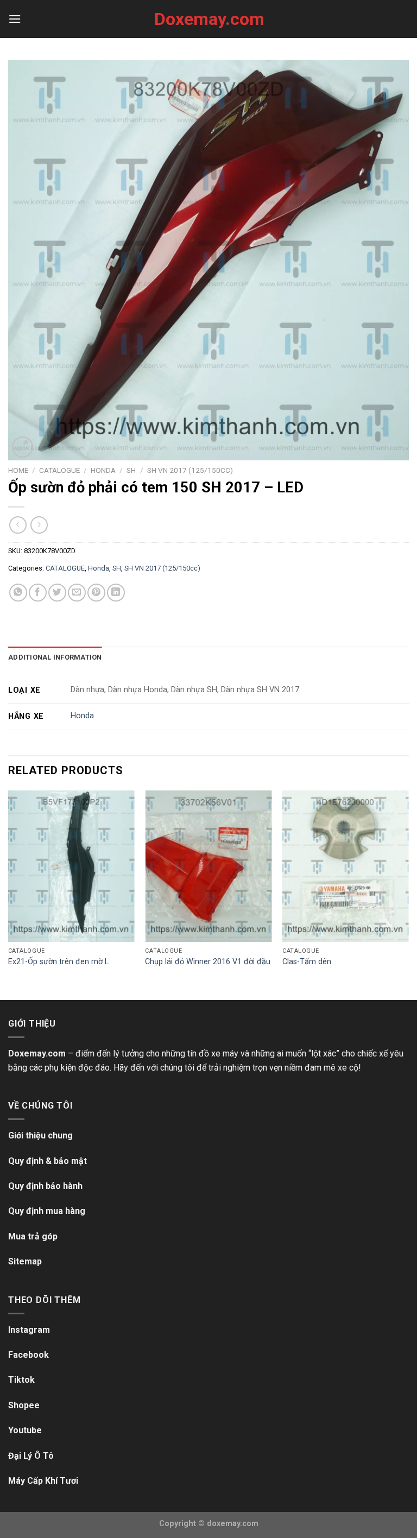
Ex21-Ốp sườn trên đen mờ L (58, 961)
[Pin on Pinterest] (96, 593)
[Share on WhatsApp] (18, 593)
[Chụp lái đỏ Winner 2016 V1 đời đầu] (208, 866)
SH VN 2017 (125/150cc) (190, 470)
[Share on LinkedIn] (116, 593)
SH (131, 470)
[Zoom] (22, 447)
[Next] (408, 894)
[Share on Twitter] (57, 593)
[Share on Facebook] (38, 593)
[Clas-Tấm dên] (345, 866)
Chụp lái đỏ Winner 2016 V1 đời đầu (207, 961)
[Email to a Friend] (77, 593)
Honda (103, 470)
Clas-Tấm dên (306, 961)
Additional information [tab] (55, 657)
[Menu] (14, 18)
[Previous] (9, 894)
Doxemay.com (208, 19)
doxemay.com (232, 1523)
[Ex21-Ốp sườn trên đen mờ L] (71, 866)
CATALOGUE (59, 470)
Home (18, 470)
